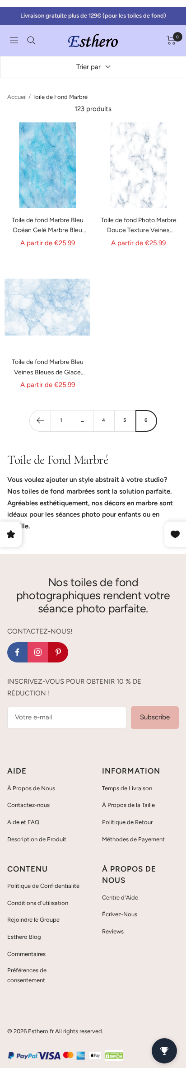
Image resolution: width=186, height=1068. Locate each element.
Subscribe (155, 717)
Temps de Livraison (127, 788)
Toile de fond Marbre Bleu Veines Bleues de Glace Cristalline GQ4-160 (48, 368)
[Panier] (171, 40)
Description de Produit (36, 839)
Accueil (17, 96)
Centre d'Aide (120, 897)
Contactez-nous (28, 805)
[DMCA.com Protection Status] (114, 1055)
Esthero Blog (24, 936)
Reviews (113, 931)
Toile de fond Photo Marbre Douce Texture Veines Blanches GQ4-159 (139, 226)
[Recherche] (31, 40)
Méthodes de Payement (133, 839)
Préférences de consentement (26, 975)
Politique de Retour (127, 822)
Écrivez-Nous (119, 914)
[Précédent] (40, 420)
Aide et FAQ (23, 822)
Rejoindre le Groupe (33, 919)
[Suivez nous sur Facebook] (17, 652)
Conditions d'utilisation (37, 903)
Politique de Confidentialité (43, 885)
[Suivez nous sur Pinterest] (58, 652)
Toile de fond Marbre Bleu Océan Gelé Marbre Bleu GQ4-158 (48, 226)
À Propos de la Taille (128, 805)
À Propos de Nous (31, 788)
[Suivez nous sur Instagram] (38, 652)
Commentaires (26, 954)
